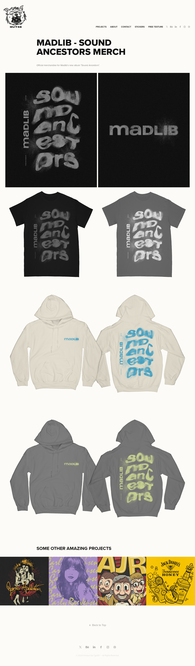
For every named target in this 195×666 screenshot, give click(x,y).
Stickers (140, 26)
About (113, 26)
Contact (126, 26)
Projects (101, 26)
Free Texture (155, 26)
